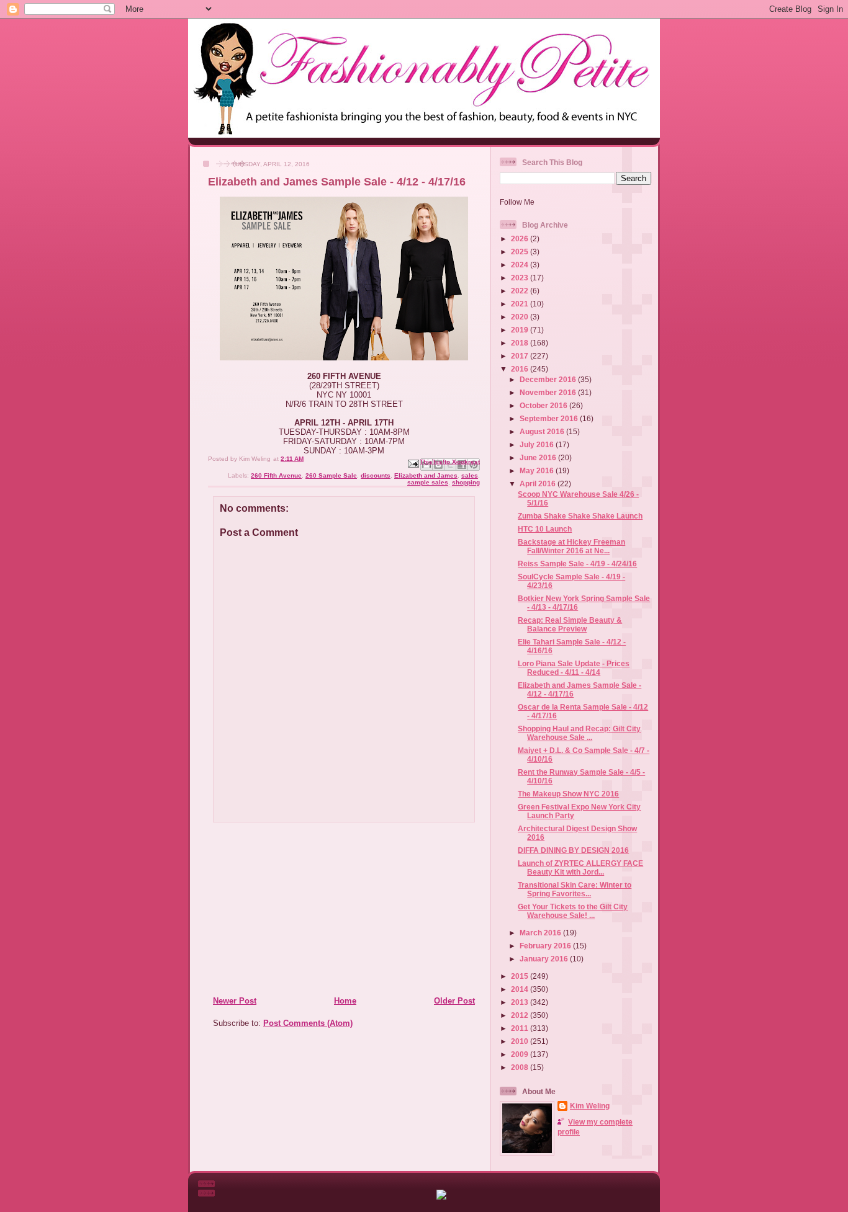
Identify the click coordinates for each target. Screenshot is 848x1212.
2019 (520, 330)
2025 (520, 251)
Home (345, 1000)
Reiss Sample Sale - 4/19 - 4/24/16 (577, 563)
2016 (520, 369)
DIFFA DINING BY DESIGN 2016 (573, 850)
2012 (520, 1015)
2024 (520, 265)
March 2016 (541, 933)
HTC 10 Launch (545, 529)
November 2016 (549, 392)
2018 (520, 343)
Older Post (454, 1000)
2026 (520, 238)
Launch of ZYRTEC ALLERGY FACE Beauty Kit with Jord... (580, 867)
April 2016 (538, 483)
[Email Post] (413, 463)
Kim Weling (590, 1106)
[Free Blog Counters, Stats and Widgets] (441, 1197)
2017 (520, 356)
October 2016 (544, 405)
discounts (375, 475)
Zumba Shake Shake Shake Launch (580, 516)
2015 (520, 976)
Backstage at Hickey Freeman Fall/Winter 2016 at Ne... (571, 546)
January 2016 (545, 959)
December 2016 (549, 379)
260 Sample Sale (331, 475)
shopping (466, 482)
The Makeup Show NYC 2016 (568, 794)
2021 (520, 304)
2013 (520, 1002)
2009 (520, 1054)
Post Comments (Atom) (308, 1023)
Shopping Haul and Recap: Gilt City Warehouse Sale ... (579, 732)
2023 (520, 278)
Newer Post (234, 1000)
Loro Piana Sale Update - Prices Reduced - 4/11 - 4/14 (573, 667)
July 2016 (538, 444)
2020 (520, 317)
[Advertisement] (288, 908)
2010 (520, 1041)
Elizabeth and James (426, 475)
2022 (520, 291)
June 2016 (539, 457)
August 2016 (543, 431)
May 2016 (538, 470)
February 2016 (546, 946)
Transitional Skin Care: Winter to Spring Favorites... (574, 889)
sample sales (427, 482)
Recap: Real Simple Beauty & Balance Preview (570, 624)
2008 (520, 1067)
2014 (520, 989)
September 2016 (550, 418)
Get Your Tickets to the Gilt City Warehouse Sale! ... (573, 910)
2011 (520, 1028)
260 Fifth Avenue (276, 475)
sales (469, 475)
